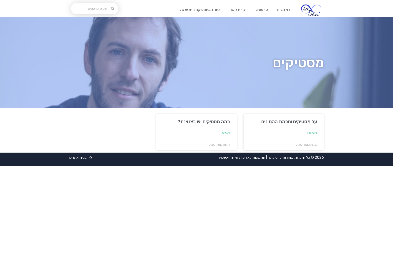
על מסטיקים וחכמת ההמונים (289, 121)
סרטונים (261, 10)
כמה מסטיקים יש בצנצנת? (203, 121)
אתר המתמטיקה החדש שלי (200, 10)
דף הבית (283, 10)
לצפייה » (312, 133)
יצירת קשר (238, 10)
